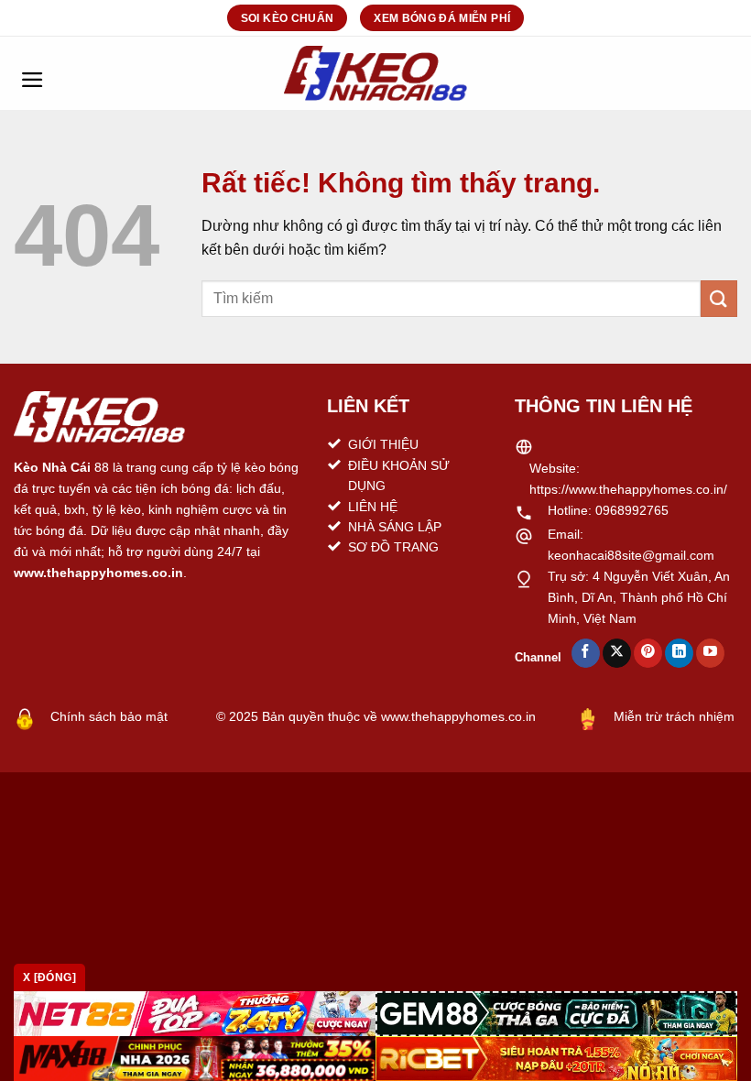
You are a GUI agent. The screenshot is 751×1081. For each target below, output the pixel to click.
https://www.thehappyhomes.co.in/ (628, 489)
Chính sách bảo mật (109, 716)
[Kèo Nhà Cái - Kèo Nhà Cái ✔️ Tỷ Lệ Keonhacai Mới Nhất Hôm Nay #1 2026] (375, 73)
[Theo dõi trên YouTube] (710, 653)
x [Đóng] (49, 977)
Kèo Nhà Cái (52, 467)
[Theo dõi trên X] (617, 653)
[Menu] (32, 73)
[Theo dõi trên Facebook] (585, 653)
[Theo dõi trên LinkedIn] (679, 653)
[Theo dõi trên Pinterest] (648, 653)
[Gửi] (719, 298)
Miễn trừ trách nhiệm (674, 716)
